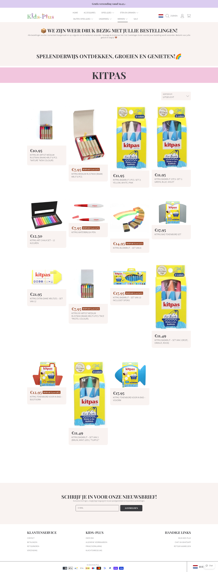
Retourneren (33, 546)
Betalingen (32, 542)
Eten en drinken (128, 12)
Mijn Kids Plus (184, 538)
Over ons (90, 538)
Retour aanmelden (182, 546)
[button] (172, 16)
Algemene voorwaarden (96, 542)
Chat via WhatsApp (183, 542)
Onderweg (104, 19)
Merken (121, 19)
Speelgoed (106, 12)
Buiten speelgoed (82, 19)
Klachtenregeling (94, 550)
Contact (31, 538)
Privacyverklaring (94, 546)
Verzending (32, 550)
